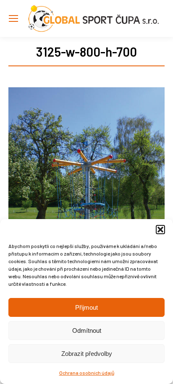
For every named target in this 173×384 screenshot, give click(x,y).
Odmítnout (86, 330)
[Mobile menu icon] (13, 18)
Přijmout (86, 307)
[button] (160, 229)
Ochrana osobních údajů (86, 373)
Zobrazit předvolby (86, 353)
